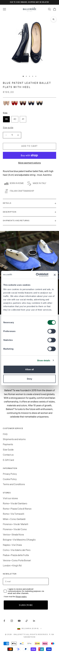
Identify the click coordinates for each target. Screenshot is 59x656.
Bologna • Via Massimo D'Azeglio (19, 539)
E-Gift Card (8, 460)
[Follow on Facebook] (4, 620)
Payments (8, 444)
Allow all (29, 369)
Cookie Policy (10, 479)
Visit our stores (10, 498)
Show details (43, 360)
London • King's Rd (12, 565)
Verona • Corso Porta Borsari (17, 560)
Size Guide (8, 449)
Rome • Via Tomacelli (13, 514)
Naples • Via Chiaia (12, 545)
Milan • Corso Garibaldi (14, 519)
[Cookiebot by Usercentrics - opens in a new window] (36, 275)
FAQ (5, 434)
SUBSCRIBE (26, 604)
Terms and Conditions (14, 484)
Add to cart (29, 146)
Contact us (8, 454)
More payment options (29, 162)
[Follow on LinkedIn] (34, 620)
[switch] (52, 331)
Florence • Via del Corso (15, 529)
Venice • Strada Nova (13, 534)
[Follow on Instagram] (11, 620)
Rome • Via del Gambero (15, 503)
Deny (29, 378)
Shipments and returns (14, 439)
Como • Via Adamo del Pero (17, 550)
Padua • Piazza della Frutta (16, 555)
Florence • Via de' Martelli (15, 524)
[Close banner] (55, 275)
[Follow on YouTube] (19, 620)
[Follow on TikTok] (26, 620)
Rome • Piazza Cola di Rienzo (17, 508)
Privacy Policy (10, 474)
